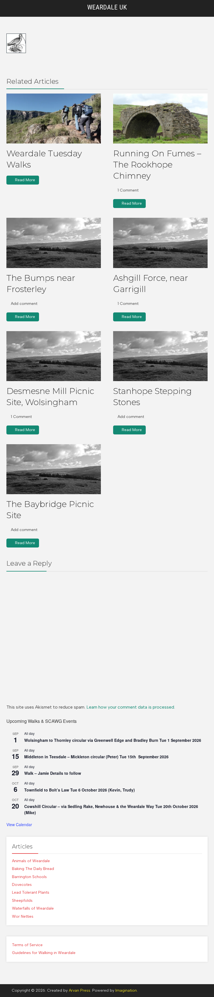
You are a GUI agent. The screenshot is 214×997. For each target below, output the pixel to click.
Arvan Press (79, 990)
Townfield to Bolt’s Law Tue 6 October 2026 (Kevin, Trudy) (79, 790)
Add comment (24, 303)
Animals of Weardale (31, 861)
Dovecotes (22, 884)
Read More (25, 180)
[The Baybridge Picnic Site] (53, 469)
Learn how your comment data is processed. (130, 707)
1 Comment (128, 190)
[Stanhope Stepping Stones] (160, 356)
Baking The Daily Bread (33, 868)
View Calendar (19, 824)
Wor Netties (22, 916)
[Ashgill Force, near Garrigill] (160, 243)
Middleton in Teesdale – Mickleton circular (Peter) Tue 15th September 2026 (96, 756)
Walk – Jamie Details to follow (52, 773)
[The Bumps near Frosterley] (53, 243)
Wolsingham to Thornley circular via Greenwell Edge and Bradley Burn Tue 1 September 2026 (112, 740)
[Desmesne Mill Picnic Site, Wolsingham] (53, 356)
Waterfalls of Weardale (33, 908)
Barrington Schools (29, 876)
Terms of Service (27, 945)
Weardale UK (107, 7)
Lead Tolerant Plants (30, 892)
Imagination (126, 990)
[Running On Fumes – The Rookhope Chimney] (160, 119)
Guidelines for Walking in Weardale (44, 952)
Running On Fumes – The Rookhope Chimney (157, 164)
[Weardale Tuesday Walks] (53, 119)
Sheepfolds (22, 900)
